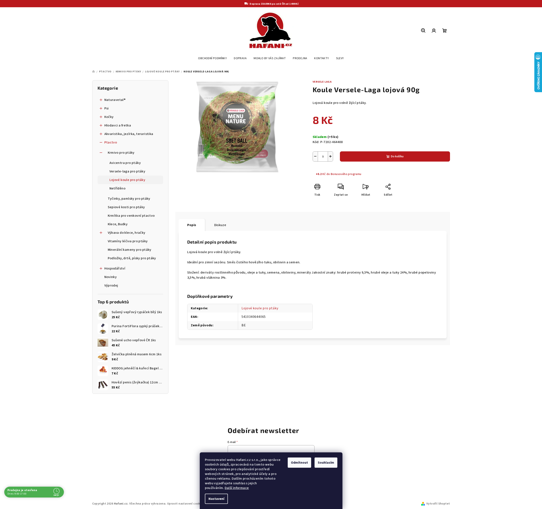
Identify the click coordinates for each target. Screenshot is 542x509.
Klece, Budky (118, 224)
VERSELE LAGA (322, 82)
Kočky (109, 117)
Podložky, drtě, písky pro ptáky (132, 258)
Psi (106, 108)
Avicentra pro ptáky (125, 163)
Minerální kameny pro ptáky (129, 249)
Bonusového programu (346, 174)
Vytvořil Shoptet (438, 504)
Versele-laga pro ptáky (127, 171)
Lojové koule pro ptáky (127, 180)
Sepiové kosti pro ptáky (126, 207)
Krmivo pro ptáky (121, 152)
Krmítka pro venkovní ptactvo (131, 215)
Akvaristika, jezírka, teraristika (128, 134)
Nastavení (216, 498)
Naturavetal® (115, 99)
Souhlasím (326, 462)
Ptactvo (110, 142)
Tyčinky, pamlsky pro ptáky (129, 198)
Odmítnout (299, 462)
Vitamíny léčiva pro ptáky (128, 241)
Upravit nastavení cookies (185, 504)
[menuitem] (212, 58)
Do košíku (397, 156)
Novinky (110, 277)
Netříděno (117, 188)
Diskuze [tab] (220, 225)
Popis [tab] (191, 225)
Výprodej (111, 285)
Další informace (237, 488)
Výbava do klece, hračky (126, 232)
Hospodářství (114, 268)
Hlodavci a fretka (117, 125)
